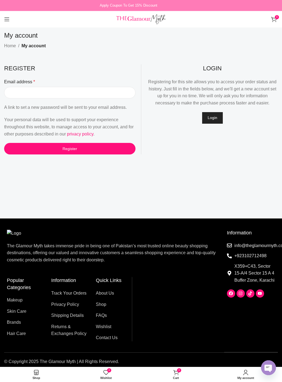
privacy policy (80, 134)
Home (10, 45)
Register (70, 148)
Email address (19, 81)
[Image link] (14, 233)
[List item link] (25, 300)
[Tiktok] (250, 293)
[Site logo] (141, 18)
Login (212, 117)
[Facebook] (231, 293)
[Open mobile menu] (6, 19)
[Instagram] (241, 293)
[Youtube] (260, 293)
